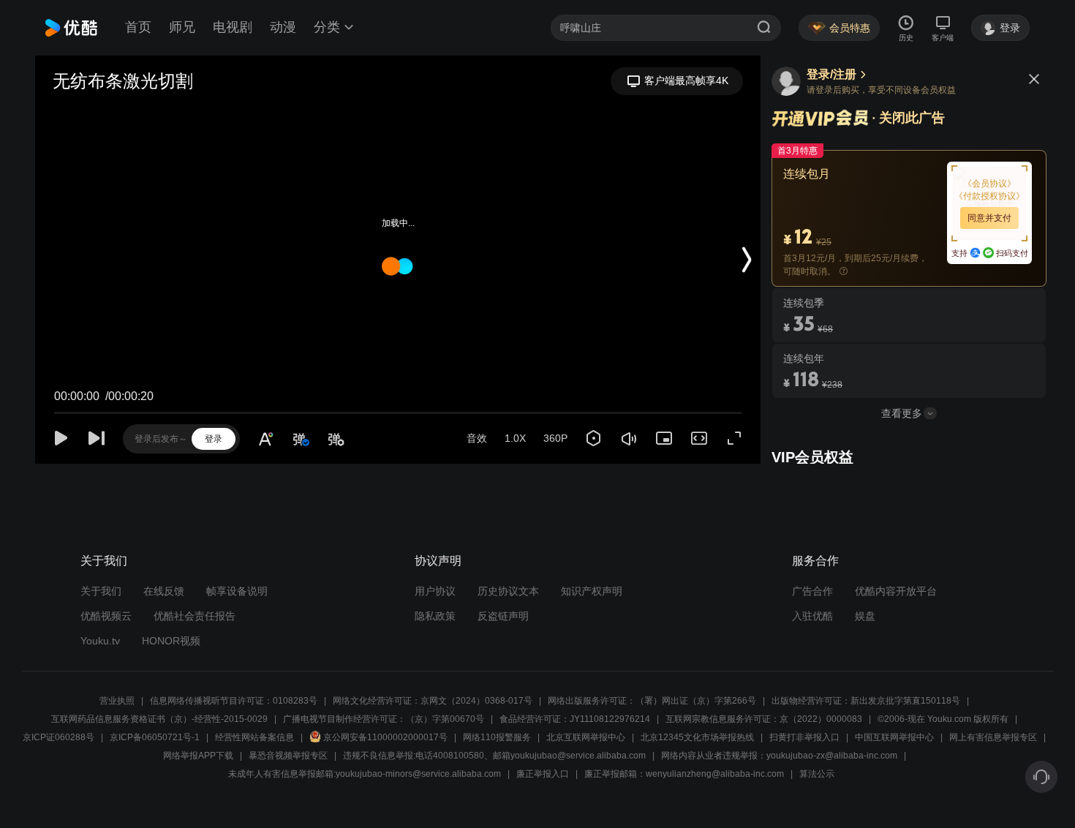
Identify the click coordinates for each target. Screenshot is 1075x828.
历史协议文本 (508, 591)
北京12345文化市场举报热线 (697, 737)
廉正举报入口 (542, 774)
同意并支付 (989, 218)
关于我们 (100, 591)
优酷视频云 (106, 616)
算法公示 (816, 774)
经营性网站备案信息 (254, 737)
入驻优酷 (812, 616)
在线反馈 (163, 591)
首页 (138, 27)
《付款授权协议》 (989, 196)
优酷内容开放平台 (896, 591)
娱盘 (865, 616)
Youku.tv (100, 641)
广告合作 (812, 591)
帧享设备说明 (237, 591)
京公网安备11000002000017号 (385, 737)
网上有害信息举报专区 (993, 737)
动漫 (283, 27)
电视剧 (232, 27)
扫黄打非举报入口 (804, 737)
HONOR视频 (171, 641)
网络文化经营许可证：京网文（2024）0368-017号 (432, 701)
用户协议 (435, 591)
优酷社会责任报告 (194, 616)
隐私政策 (435, 616)
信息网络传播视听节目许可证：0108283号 (233, 701)
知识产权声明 (591, 591)
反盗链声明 (503, 616)
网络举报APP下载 (198, 755)
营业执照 (117, 701)
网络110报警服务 (497, 737)
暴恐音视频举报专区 (288, 755)
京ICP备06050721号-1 (155, 737)
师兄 (182, 27)
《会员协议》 (989, 183)
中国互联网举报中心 (894, 737)
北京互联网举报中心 (585, 737)
